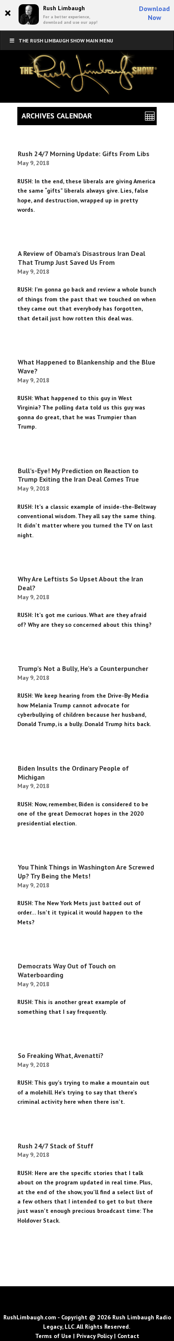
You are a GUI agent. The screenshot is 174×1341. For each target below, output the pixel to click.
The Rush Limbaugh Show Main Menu (66, 40)
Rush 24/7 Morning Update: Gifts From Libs (84, 153)
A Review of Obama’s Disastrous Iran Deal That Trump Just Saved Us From (81, 258)
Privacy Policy (94, 1336)
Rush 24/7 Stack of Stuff (55, 1146)
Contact (128, 1336)
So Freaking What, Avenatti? (60, 1055)
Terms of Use (53, 1336)
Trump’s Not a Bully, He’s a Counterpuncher (83, 668)
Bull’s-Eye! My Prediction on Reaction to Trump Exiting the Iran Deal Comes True (78, 475)
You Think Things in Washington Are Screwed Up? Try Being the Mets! (86, 871)
